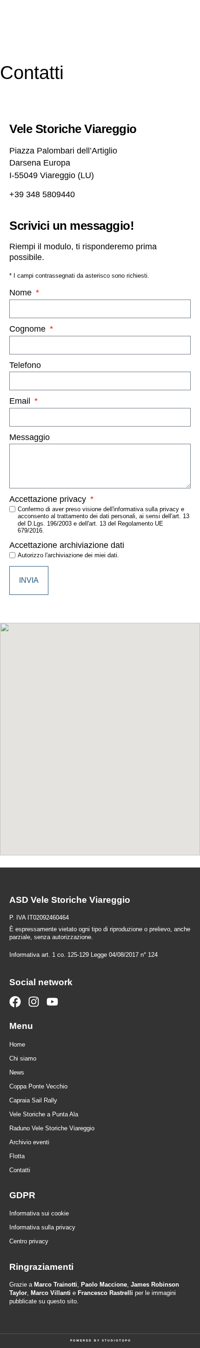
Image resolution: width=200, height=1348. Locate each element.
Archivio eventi (29, 1142)
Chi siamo (22, 1058)
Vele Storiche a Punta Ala (43, 1114)
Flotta (17, 1156)
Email (21, 401)
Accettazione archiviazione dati (66, 545)
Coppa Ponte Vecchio (38, 1086)
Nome (21, 293)
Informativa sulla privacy (42, 1227)
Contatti (19, 1170)
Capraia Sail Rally (33, 1100)
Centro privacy (28, 1241)
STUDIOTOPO (116, 1340)
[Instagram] (34, 1002)
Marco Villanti (51, 1292)
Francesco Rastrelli (105, 1292)
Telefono (25, 365)
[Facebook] (15, 1002)
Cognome (28, 329)
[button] (159, 25)
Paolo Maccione (104, 1284)
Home (17, 1044)
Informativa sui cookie (39, 1213)
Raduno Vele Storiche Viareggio (51, 1128)
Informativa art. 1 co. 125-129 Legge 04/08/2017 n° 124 (83, 954)
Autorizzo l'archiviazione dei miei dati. (68, 555)
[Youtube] (52, 1002)
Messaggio (29, 438)
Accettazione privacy (48, 499)
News (16, 1072)
